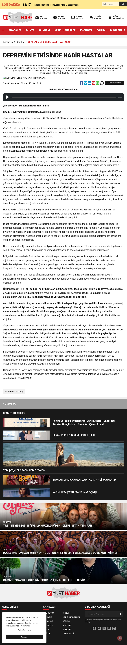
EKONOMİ (86, 30)
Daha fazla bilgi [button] (24, 630)
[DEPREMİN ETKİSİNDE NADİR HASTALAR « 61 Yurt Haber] (19, 17)
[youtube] (109, 628)
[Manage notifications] (119, 638)
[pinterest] (94, 83)
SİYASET (67, 625)
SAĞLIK (46, 633)
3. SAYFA (67, 629)
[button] (124, 30)
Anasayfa (8, 42)
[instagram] (104, 628)
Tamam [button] (24, 637)
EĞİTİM (101, 30)
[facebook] (82, 83)
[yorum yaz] (102, 83)
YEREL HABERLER (65, 30)
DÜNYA (30, 30)
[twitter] (86, 83)
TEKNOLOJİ (68, 633)
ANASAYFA (15, 30)
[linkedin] (90, 83)
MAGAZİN (116, 30)
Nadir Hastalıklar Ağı (14, 391)
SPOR (46, 629)
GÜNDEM (44, 30)
